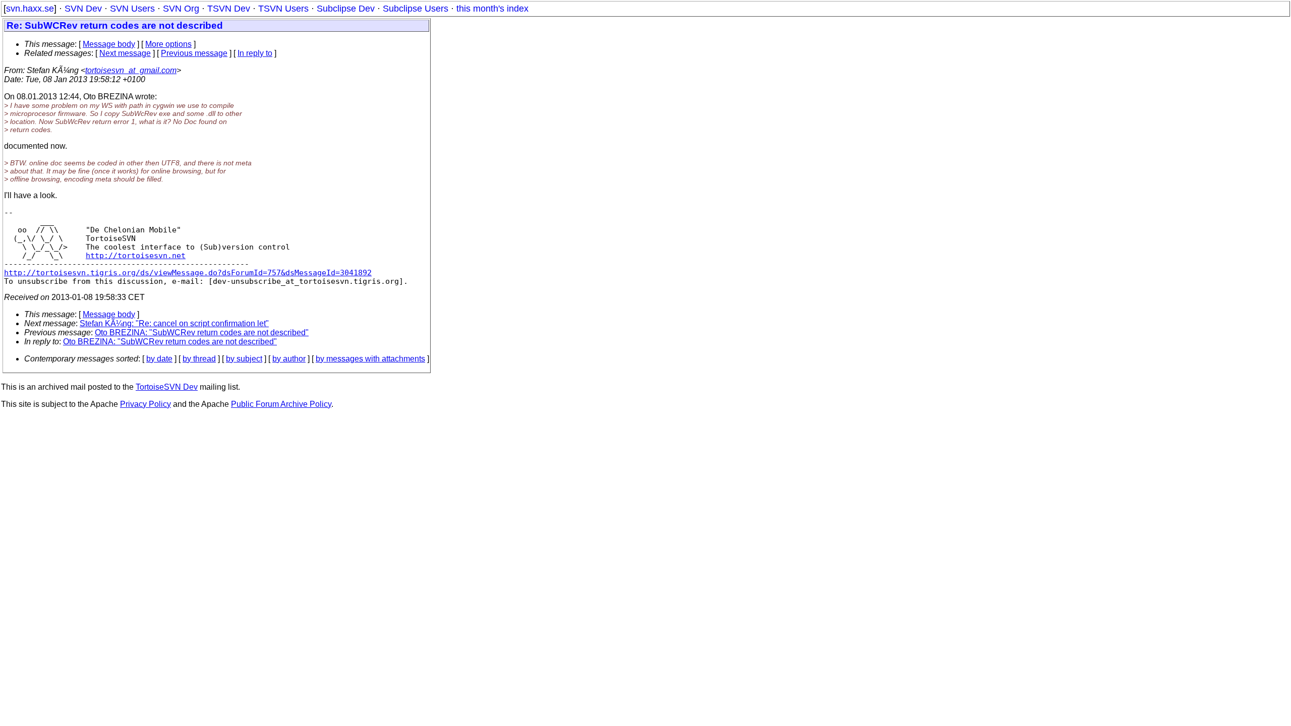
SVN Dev (83, 9)
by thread (199, 358)
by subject (244, 358)
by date (159, 358)
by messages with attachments (370, 358)
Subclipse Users (415, 9)
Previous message (194, 53)
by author (289, 358)
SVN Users (132, 9)
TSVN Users (283, 9)
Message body (109, 44)
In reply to (255, 53)
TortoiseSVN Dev (167, 387)
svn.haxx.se (30, 9)
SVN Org (181, 9)
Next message (125, 53)
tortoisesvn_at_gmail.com (131, 70)
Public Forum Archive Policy (281, 404)
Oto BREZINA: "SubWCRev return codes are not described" (202, 332)
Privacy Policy (145, 404)
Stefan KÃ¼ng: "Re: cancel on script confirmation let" (174, 323)
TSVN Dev (228, 9)
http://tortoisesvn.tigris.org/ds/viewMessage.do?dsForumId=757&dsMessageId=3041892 (188, 272)
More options (168, 44)
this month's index (492, 9)
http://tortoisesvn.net (136, 255)
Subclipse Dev (346, 9)
